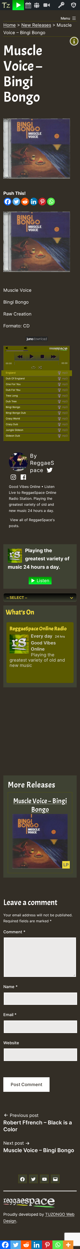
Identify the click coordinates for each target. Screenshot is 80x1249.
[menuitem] (6, 5)
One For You (13, 384)
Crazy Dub (12, 424)
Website (11, 1043)
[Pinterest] (42, 201)
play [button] (31, 356)
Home (9, 25)
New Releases (36, 25)
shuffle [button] (40, 367)
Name (10, 986)
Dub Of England (15, 378)
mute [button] (7, 348)
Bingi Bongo (13, 407)
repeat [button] (33, 367)
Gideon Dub (13, 435)
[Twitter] (16, 201)
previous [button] (20, 356)
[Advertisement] (40, 731)
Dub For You (13, 389)
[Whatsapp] (51, 201)
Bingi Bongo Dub (16, 412)
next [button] (53, 356)
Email (9, 1014)
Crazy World (13, 418)
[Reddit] (25, 201)
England (11, 372)
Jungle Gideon (14, 430)
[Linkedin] (34, 201)
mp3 (65, 372)
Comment (14, 932)
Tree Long (12, 395)
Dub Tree (11, 401)
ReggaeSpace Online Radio (38, 628)
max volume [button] (26, 348)
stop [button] (42, 356)
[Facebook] (8, 201)
